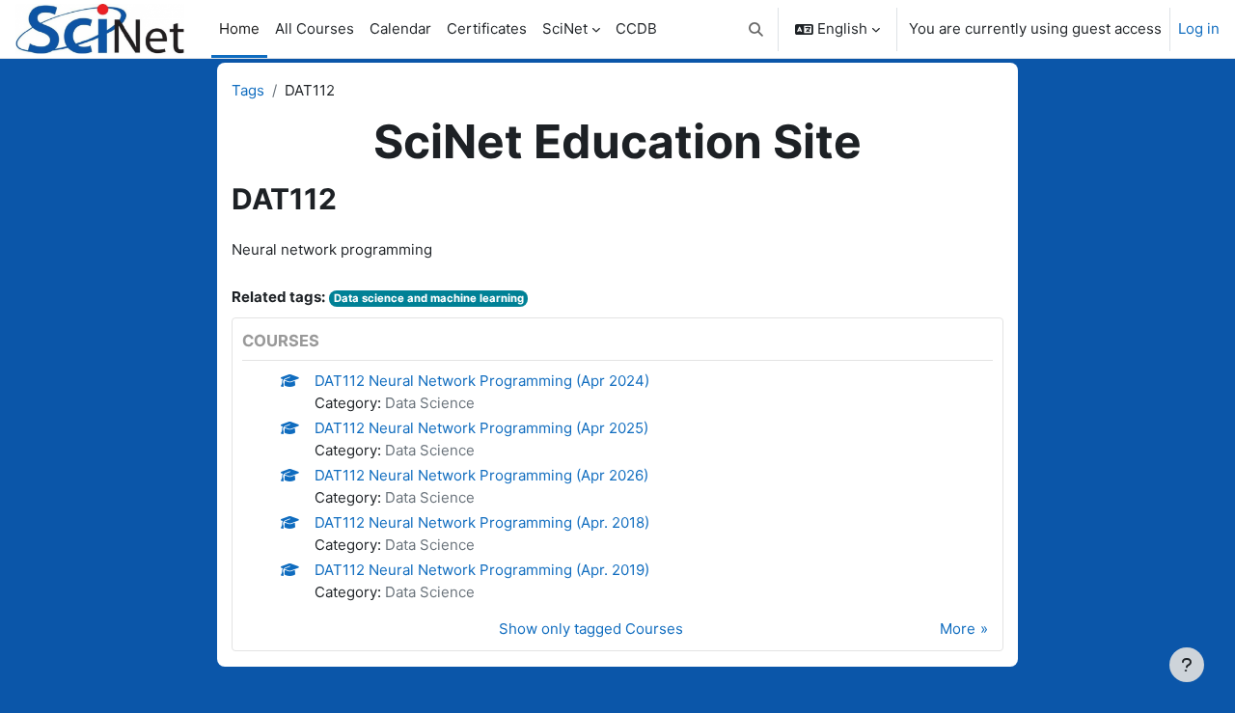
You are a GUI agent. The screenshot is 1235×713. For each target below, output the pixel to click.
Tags (248, 90)
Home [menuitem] (239, 28)
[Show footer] (1186, 664)
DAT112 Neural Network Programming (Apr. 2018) (482, 522)
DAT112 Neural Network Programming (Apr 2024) (482, 380)
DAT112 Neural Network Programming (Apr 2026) (481, 475)
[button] (757, 29)
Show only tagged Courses (591, 628)
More (957, 628)
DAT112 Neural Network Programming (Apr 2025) (481, 428)
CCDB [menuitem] (636, 28)
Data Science (430, 403)
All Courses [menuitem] (314, 28)
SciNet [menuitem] (565, 28)
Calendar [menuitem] (400, 28)
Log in (1199, 28)
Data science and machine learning (429, 298)
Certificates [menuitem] (487, 28)
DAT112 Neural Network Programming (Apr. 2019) (482, 570)
